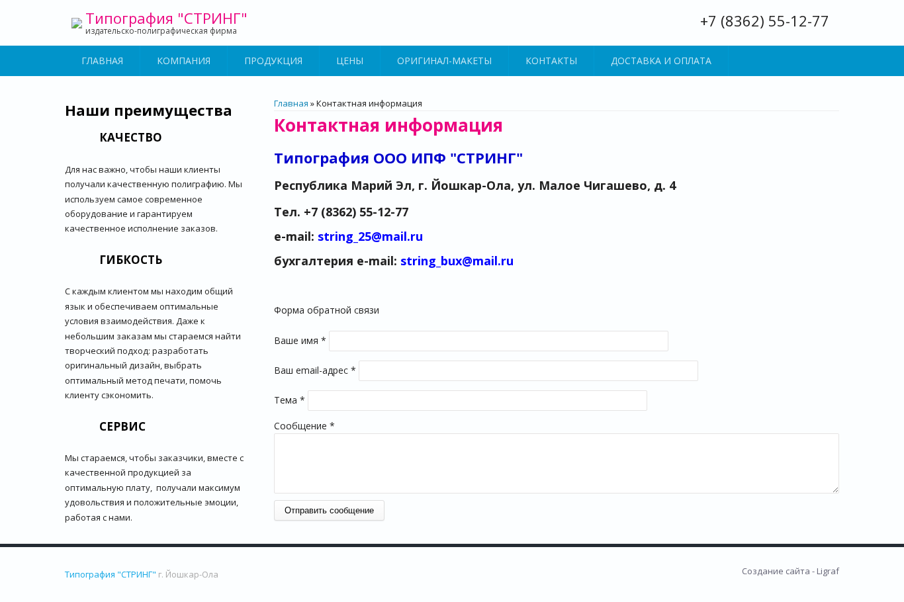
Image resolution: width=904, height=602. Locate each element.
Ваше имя (300, 340)
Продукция (273, 60)
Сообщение (304, 425)
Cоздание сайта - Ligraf (790, 571)
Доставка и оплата (661, 60)
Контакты (551, 60)
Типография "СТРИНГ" (166, 18)
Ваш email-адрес (315, 370)
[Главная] (76, 23)
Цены (349, 60)
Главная (102, 60)
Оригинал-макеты (444, 60)
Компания (183, 60)
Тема (289, 400)
